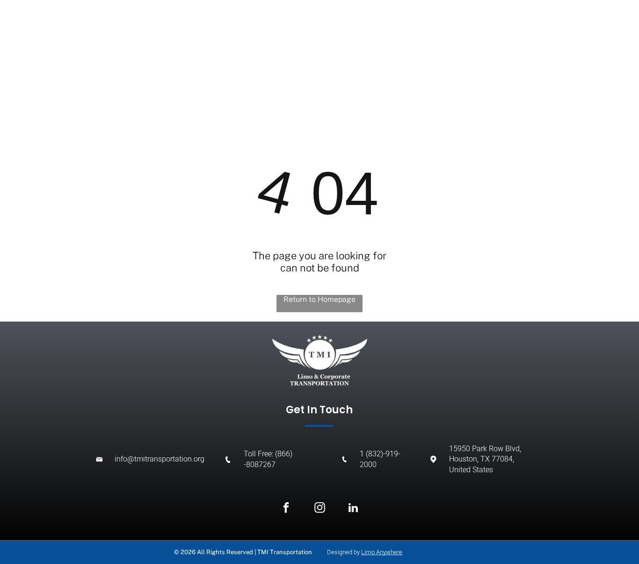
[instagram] (320, 508)
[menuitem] (75, 56)
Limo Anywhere (381, 552)
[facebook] (286, 508)
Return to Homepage (319, 299)
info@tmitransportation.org (159, 458)
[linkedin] (353, 508)
